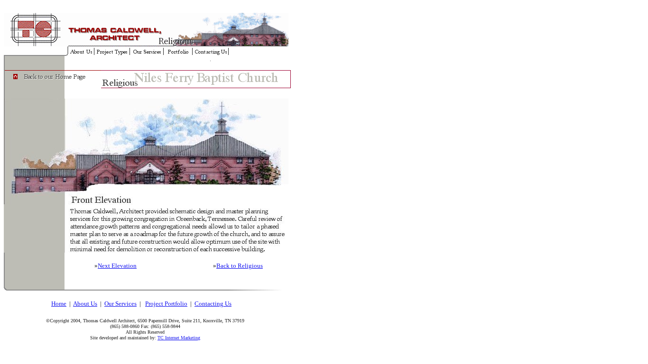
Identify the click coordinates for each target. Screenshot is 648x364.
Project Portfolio (166, 303)
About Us (85, 303)
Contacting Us (212, 303)
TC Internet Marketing (178, 337)
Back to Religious (239, 265)
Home (58, 303)
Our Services (120, 303)
